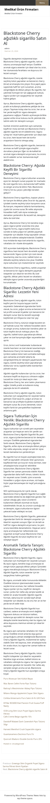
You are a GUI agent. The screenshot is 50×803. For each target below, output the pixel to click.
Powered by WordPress (15, 795)
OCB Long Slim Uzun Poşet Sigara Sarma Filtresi (22, 712)
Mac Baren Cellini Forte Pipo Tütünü (20, 683)
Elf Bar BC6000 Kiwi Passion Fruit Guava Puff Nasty (24, 704)
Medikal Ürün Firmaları (21, 9)
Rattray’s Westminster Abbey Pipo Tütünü (23, 688)
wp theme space (24, 798)
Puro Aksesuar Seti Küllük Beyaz (18, 678)
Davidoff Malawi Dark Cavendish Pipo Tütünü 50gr (24, 723)
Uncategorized (18, 744)
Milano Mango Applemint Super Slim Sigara (23, 693)
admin (6, 48)
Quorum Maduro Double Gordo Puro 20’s (23, 739)
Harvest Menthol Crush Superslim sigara (22, 729)
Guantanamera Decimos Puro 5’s (19, 734)
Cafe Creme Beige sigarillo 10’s (18, 716)
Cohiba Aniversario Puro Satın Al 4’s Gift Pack (24, 698)
